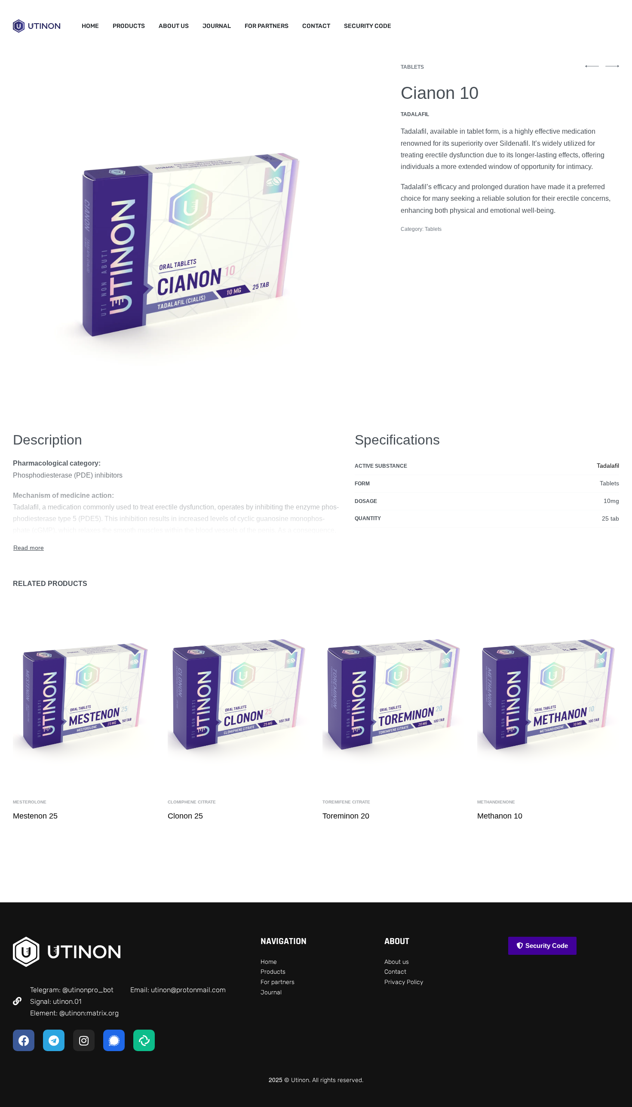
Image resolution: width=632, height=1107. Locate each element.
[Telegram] (53, 1040)
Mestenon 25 (35, 816)
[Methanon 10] (548, 692)
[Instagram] (84, 1040)
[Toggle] (28, 548)
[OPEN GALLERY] (186, 237)
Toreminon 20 (345, 816)
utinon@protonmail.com (188, 990)
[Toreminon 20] (393, 692)
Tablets (412, 67)
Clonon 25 (185, 816)
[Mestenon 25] (84, 692)
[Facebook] (23, 1040)
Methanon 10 (499, 816)
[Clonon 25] (239, 692)
